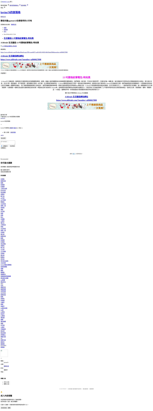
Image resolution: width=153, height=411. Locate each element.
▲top (2, 135)
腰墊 (2, 270)
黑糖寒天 (3, 274)
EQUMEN (3, 345)
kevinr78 (3, 118)
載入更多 (3, 138)
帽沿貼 (2, 234)
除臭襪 (2, 184)
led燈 (2, 310)
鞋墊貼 (2, 202)
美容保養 (13, 132)
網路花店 (3, 287)
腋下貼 (2, 196)
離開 (9, 407)
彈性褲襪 (3, 321)
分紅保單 (3, 263)
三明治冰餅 (4, 188)
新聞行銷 (3, 340)
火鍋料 (2, 221)
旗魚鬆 (2, 207)
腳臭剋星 (3, 181)
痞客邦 (11, 128)
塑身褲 (2, 344)
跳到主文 (3, 16)
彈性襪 (2, 317)
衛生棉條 (3, 333)
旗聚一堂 (3, 205)
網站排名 (3, 282)
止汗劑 (2, 198)
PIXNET (64, 388)
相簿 (5, 27)
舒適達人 (3, 335)
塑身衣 (2, 342)
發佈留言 (3, 148)
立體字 (2, 302)
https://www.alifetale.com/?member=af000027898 (21, 59)
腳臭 (2, 183)
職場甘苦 (13, 24)
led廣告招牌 (4, 308)
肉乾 (2, 215)
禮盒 (2, 209)
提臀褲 (2, 347)
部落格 (6, 29)
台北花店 (3, 293)
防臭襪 (2, 186)
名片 (5, 31)
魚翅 (2, 226)
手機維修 (3, 329)
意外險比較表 (4, 261)
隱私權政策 (85, 388)
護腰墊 (2, 272)
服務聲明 (92, 388)
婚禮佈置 (3, 289)
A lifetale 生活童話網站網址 (12, 56)
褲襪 (2, 319)
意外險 (2, 259)
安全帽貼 (3, 192)
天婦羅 (2, 219)
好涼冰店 (3, 190)
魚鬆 (2, 213)
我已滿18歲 (4, 407)
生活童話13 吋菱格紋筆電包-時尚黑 (19, 38)
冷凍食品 (3, 224)
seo (1, 338)
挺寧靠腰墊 (4, 266)
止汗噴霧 (3, 200)
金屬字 (2, 306)
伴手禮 (2, 211)
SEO (2, 283)
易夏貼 (2, 194)
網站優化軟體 (4, 278)
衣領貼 (2, 179)
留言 (15, 128)
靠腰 (2, 268)
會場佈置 (3, 291)
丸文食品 (3, 204)
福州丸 (2, 223)
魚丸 (2, 217)
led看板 (3, 315)
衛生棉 (2, 331)
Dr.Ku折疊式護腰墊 (6, 264)
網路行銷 (3, 336)
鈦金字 (2, 314)
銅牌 (2, 304)
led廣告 (3, 312)
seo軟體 (3, 280)
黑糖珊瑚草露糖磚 (6, 276)
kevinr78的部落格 (10, 12)
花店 (2, 285)
